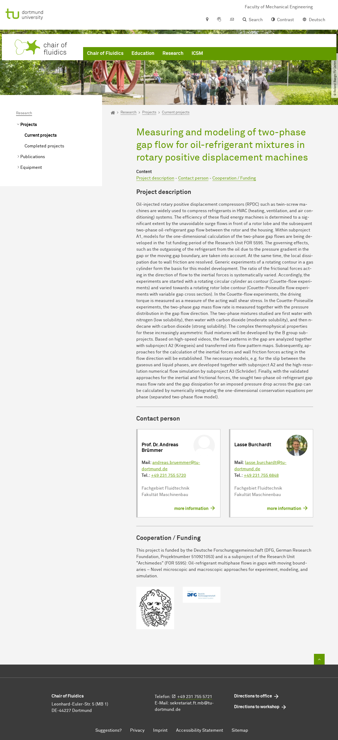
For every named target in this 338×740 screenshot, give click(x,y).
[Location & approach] (207, 20)
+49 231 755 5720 (168, 475)
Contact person (193, 178)
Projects (28, 125)
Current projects (41, 135)
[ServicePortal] (219, 20)
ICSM (197, 53)
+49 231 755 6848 (261, 475)
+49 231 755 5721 (194, 697)
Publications (32, 157)
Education (142, 53)
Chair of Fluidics (105, 53)
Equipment (31, 167)
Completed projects (44, 146)
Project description (155, 178)
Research (173, 53)
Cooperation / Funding (234, 178)
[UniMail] (232, 20)
